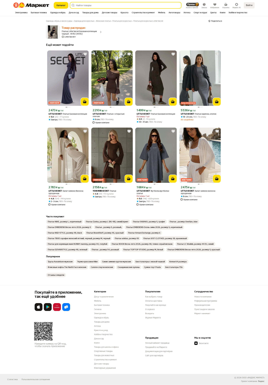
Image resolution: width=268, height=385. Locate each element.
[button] (213, 343)
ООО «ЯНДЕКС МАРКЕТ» (253, 377)
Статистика (12, 379)
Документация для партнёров (159, 351)
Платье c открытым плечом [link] (108, 115)
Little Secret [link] (55, 114)
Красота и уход (101, 330)
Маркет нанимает (202, 313)
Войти (249, 5)
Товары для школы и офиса (106, 347)
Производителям (202, 305)
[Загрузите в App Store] (38, 310)
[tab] (21, 13)
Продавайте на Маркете (156, 347)
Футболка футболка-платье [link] (153, 192)
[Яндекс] (261, 381)
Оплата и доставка (153, 301)
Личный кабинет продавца (157, 343)
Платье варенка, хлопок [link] (198, 114)
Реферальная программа (205, 301)
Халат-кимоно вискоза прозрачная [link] (198, 192)
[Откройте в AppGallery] (57, 310)
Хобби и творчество (103, 334)
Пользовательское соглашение (35, 379)
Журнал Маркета (153, 318)
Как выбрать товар (153, 297)
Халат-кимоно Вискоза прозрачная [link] (66, 192)
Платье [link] (104, 191)
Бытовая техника (102, 305)
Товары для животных (104, 355)
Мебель (97, 301)
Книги (97, 343)
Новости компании (202, 297)
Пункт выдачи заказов (204, 309)
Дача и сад (99, 338)
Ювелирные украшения (105, 368)
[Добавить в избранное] (85, 54)
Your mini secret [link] (101, 191)
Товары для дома (101, 322)
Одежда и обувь (101, 318)
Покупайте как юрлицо (155, 305)
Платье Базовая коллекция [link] (68, 114)
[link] (64, 221)
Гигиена (97, 309)
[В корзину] (85, 102)
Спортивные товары (103, 351)
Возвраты (149, 313)
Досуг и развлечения (103, 297)
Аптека (97, 326)
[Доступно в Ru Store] (66, 310)
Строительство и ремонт (105, 359)
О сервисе (150, 309)
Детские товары (101, 364)
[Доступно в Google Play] (48, 310)
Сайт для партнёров (154, 355)
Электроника (100, 313)
